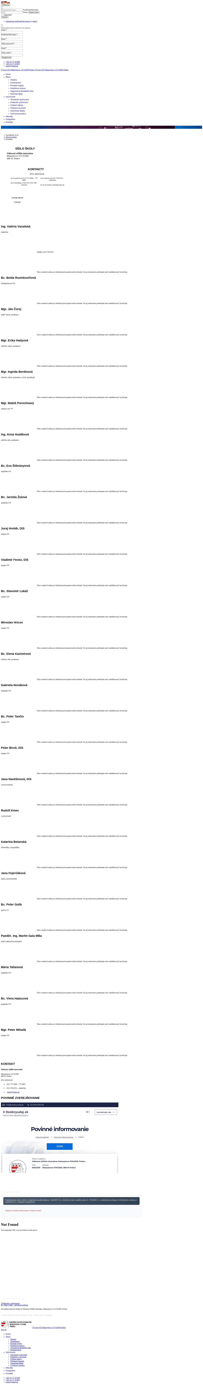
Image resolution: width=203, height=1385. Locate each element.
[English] (2, 2)
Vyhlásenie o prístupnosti (10, 1303)
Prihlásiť (5, 17)
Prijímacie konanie (18, 108)
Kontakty (9, 122)
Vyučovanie (10, 97)
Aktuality (9, 116)
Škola (8, 77)
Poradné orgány (17, 85)
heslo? (35, 21)
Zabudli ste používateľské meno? (18, 21)
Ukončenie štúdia (17, 111)
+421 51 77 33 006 (13, 62)
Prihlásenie (5, 5)
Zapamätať (7, 15)
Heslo (25, 12)
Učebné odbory (16, 105)
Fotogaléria (10, 119)
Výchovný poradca (18, 114)
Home (8, 74)
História (13, 80)
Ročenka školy (16, 94)
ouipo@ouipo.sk (12, 66)
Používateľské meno (30, 10)
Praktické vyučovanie (19, 102)
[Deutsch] (5, 2)
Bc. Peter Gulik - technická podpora (14, 1305)
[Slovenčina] (8, 2)
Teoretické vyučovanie (19, 100)
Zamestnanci (15, 83)
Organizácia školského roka (21, 91)
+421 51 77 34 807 (13, 64)
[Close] (2, 7)
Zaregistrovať (6, 57)
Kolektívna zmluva (18, 88)
